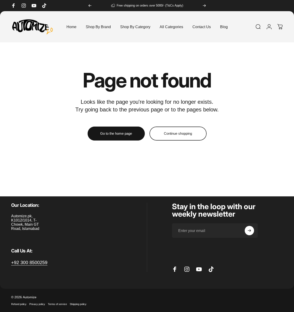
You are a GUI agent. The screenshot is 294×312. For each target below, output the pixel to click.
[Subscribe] (249, 230)
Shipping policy (78, 304)
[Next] (204, 5)
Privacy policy (37, 304)
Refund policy (18, 304)
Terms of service (57, 304)
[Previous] (90, 5)
